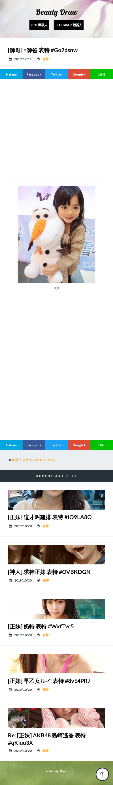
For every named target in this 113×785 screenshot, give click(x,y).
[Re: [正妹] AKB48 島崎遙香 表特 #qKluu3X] (56, 718)
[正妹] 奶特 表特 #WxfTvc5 (41, 626)
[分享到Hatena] (11, 74)
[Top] (102, 774)
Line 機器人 (39, 25)
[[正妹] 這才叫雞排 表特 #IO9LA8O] (56, 500)
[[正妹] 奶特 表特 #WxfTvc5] (56, 609)
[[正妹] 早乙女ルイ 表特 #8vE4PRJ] (56, 663)
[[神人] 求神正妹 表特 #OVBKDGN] (56, 554)
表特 (46, 59)
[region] (56, 391)
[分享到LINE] (101, 74)
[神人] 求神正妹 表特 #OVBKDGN (49, 571)
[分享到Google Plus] (79, 74)
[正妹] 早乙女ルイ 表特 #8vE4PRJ (49, 680)
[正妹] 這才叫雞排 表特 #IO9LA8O (50, 517)
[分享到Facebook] (34, 74)
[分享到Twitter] (56, 74)
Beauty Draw (56, 12)
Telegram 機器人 (68, 25)
